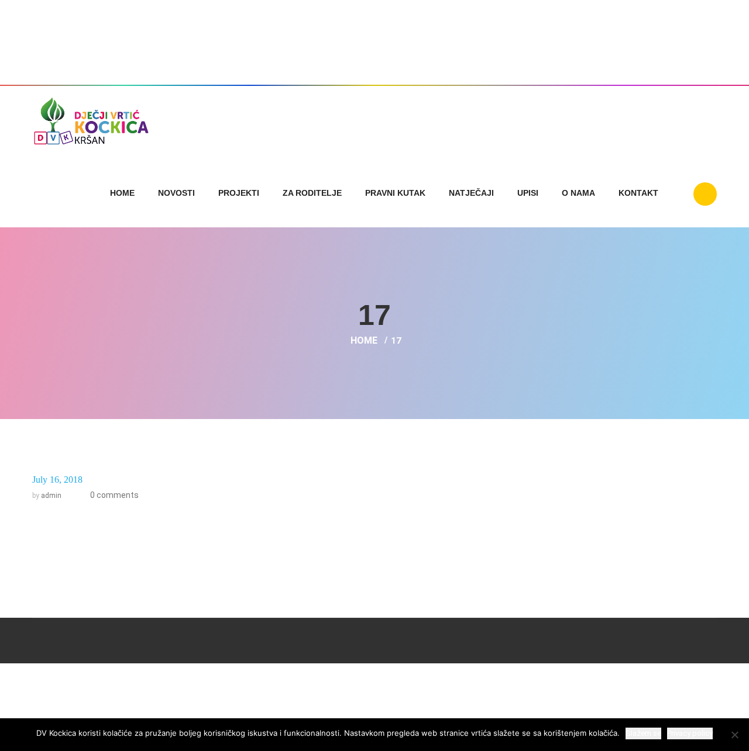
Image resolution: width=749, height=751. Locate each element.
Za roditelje (312, 193)
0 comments (113, 495)
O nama (578, 193)
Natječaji (471, 193)
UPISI (527, 193)
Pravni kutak (395, 193)
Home (122, 193)
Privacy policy (690, 733)
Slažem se (643, 733)
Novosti (176, 193)
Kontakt (638, 193)
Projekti (238, 193)
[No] (734, 734)
